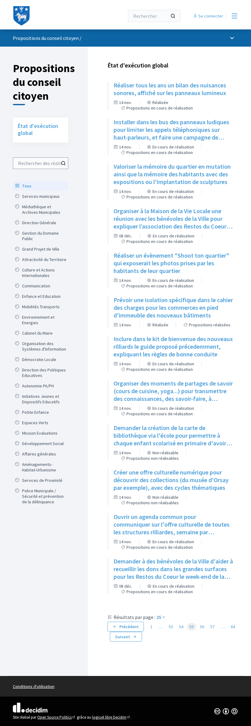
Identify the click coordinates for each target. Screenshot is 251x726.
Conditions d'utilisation (33, 686)
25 (158, 617)
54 (181, 626)
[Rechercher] (173, 16)
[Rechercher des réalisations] (63, 163)
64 (233, 626)
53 (171, 626)
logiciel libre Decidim (111, 717)
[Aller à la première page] (53, 16)
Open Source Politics (56, 717)
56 (202, 626)
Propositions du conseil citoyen (46, 38)
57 (212, 626)
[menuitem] (40, 185)
